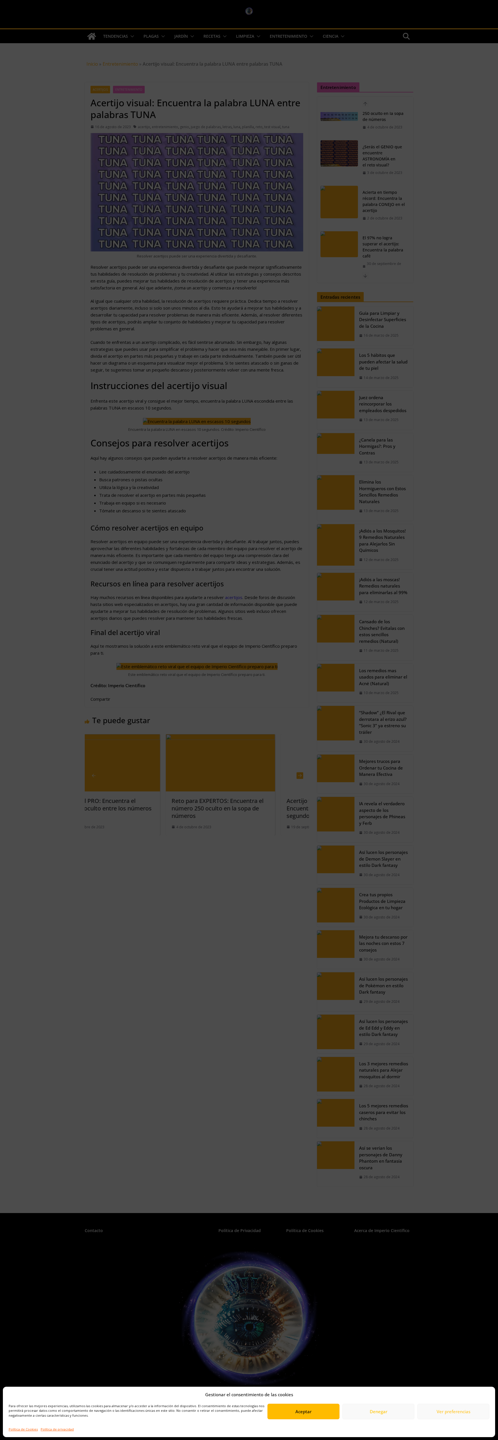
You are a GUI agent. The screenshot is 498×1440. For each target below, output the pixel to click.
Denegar (378, 1411)
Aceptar (303, 1411)
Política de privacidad (57, 1429)
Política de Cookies (23, 1429)
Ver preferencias (453, 1411)
